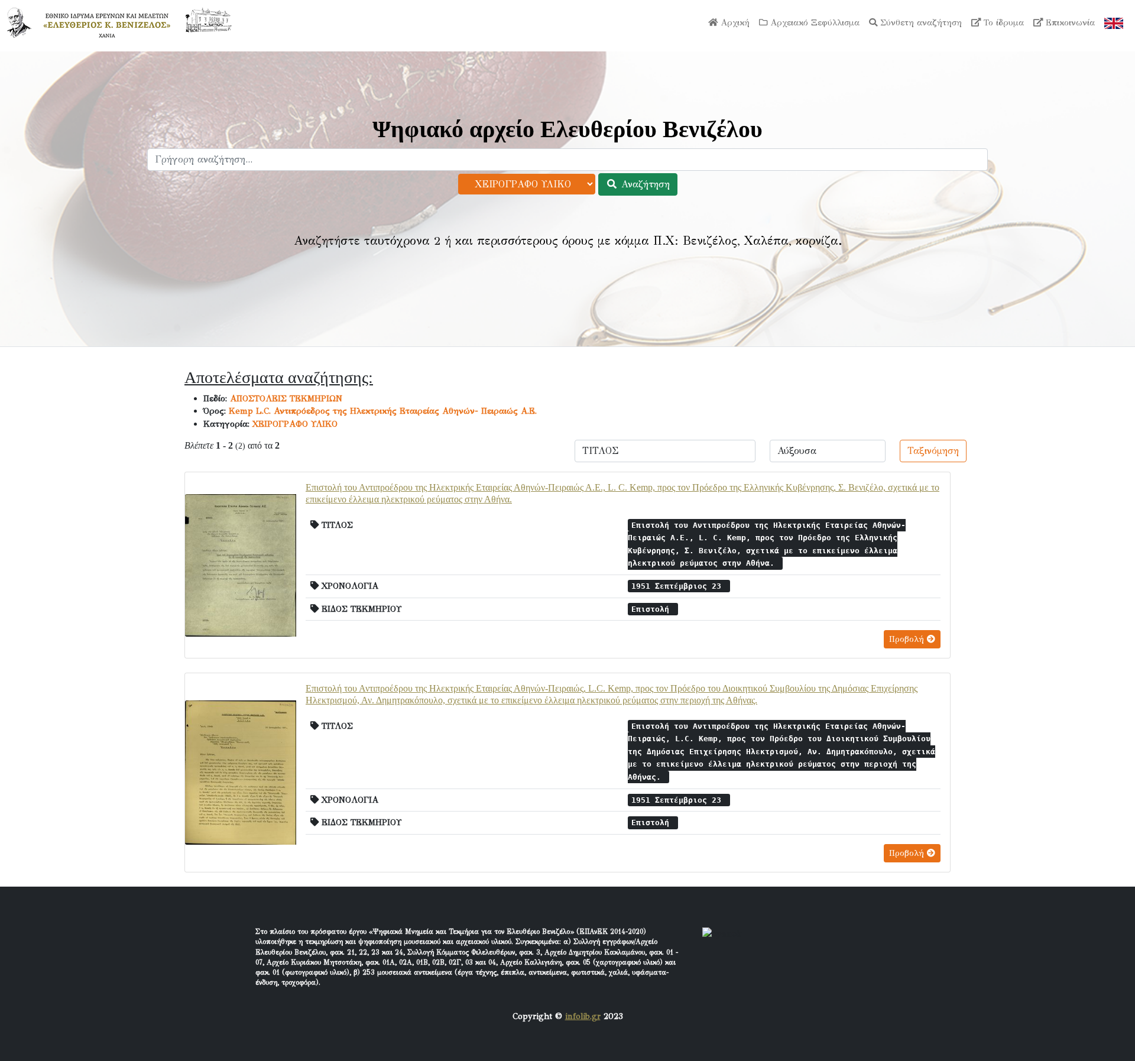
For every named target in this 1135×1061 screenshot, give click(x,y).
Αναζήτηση (644, 184)
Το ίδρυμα (1002, 22)
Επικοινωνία (1069, 22)
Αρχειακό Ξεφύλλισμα (813, 22)
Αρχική (734, 22)
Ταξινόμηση (933, 450)
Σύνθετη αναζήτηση (919, 22)
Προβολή (908, 639)
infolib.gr (583, 1016)
